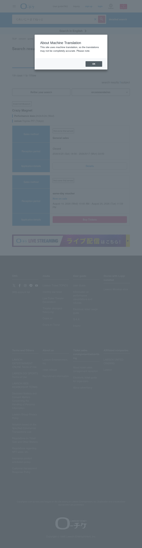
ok (93, 64)
